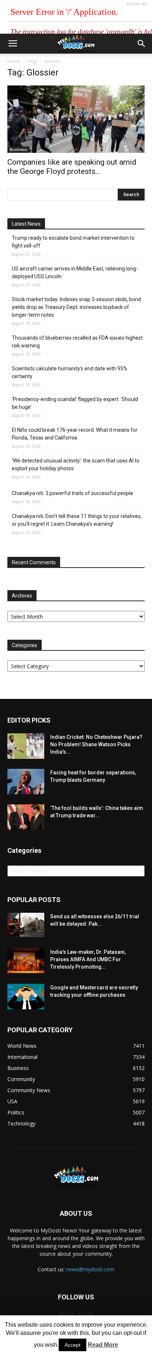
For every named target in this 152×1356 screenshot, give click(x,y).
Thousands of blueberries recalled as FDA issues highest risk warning (77, 342)
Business (18, 149)
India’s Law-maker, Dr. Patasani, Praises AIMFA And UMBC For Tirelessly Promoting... (88, 959)
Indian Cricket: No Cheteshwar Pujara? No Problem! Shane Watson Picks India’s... (96, 744)
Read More (103, 1345)
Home (13, 61)
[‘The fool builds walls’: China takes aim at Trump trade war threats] (25, 817)
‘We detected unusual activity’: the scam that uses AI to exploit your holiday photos (75, 464)
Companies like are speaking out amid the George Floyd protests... (72, 167)
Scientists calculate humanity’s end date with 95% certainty (69, 372)
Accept (72, 1345)
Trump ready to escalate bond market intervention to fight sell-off (73, 242)
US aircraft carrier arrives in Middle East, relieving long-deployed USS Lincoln (75, 272)
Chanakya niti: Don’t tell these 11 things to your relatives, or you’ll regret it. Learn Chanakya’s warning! (77, 520)
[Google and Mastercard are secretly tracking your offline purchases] (25, 996)
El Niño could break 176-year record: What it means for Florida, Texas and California (75, 434)
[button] (141, 44)
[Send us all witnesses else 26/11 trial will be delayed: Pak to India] (25, 925)
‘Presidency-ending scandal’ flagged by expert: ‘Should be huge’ (75, 403)
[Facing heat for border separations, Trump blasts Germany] (25, 781)
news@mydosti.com (90, 1269)
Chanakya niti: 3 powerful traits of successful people (72, 493)
